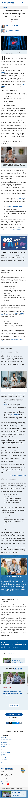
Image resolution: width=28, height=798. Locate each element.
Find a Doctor (4, 737)
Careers (3, 755)
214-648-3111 (4, 781)
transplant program (13, 121)
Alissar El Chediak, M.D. (12, 25)
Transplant (10, 653)
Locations (3, 741)
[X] (5, 784)
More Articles (14, 705)
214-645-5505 (10, 591)
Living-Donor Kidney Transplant (18, 475)
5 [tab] (14, 701)
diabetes (3, 72)
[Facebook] (2, 784)
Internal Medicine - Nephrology (12, 27)
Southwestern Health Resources (16, 790)
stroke (19, 227)
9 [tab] (23, 701)
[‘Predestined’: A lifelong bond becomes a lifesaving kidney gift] (14, 678)
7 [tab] (18, 701)
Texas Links (3, 757)
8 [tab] (20, 701)
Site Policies (4, 759)
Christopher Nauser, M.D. (12, 30)
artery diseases (17, 229)
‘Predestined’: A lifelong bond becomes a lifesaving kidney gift (17, 660)
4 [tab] (12, 701)
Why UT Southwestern (6, 752)
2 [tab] (7, 701)
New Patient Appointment (14, 714)
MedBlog (4, 7)
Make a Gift (3, 754)
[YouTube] (8, 784)
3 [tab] (9, 701)
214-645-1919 (15, 717)
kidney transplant (15, 414)
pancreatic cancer (19, 313)
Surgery (7, 31)
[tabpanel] (14, 684)
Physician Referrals (5, 744)
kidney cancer (4, 314)
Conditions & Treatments (6, 739)
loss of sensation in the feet (16, 206)
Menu (23, 3)
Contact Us (3, 746)
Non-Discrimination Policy (7, 761)
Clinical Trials (4, 742)
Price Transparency (5, 762)
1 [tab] (5, 701)
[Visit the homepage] (8, 3)
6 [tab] (16, 701)
